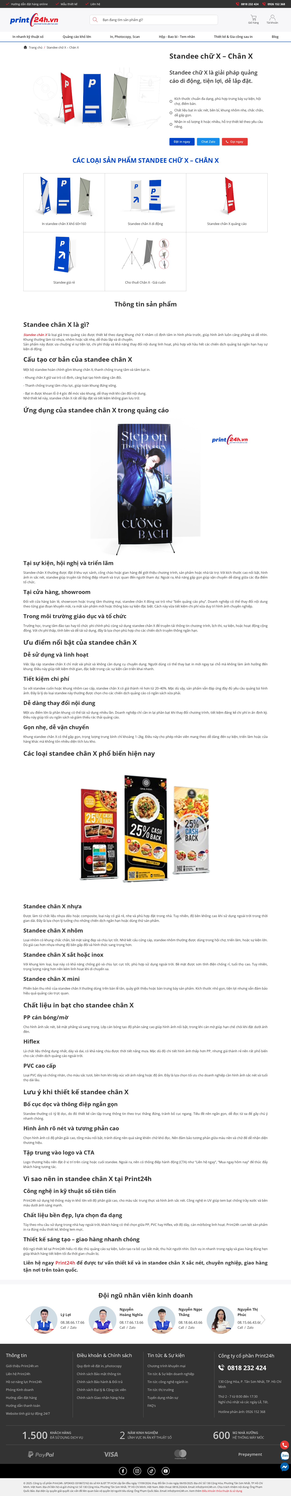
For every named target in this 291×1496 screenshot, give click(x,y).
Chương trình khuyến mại (166, 1366)
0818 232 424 (250, 4)
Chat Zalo (208, 141)
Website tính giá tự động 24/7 (28, 1413)
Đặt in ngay (182, 141)
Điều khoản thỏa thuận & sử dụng (222, 1491)
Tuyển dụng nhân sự (162, 1398)
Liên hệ (95, 4)
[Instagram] (137, 1471)
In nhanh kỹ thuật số (28, 36)
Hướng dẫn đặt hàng (21, 1398)
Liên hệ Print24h (18, 1374)
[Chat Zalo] (284, 1455)
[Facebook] (123, 1471)
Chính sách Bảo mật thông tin (99, 1374)
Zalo (73, 1327)
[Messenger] (284, 1466)
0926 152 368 (276, 4)
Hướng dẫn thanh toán (23, 1405)
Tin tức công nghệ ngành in (167, 1382)
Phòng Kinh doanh (20, 1390)
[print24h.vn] (34, 20)
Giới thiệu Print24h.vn (22, 1366)
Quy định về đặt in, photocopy (99, 1366)
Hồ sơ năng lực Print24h (24, 1382)
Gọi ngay (236, 141)
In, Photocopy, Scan (125, 36)
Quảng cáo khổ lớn (77, 36)
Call (63, 1327)
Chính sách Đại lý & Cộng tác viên (101, 1390)
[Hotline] (284, 1445)
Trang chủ (35, 47)
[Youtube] (166, 1471)
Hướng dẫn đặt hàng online (29, 4)
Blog (275, 36)
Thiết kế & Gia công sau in (233, 36)
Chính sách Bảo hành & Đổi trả (100, 1382)
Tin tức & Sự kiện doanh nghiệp (170, 1374)
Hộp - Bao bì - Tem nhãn (177, 36)
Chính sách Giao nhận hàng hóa (100, 1398)
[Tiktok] (151, 1471)
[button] (28, 1320)
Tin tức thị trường (160, 1390)
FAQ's (151, 1405)
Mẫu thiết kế (69, 4)
